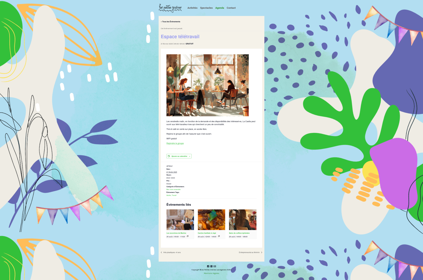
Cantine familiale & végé (207, 233)
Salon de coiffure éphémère (239, 233)
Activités (192, 7)
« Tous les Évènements (170, 21)
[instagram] (211, 266)
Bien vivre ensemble (173, 189)
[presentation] (180, 219)
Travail (174, 195)
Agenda (219, 7)
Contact (231, 7)
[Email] (215, 266)
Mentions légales (211, 273)
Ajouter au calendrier (179, 156)
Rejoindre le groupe (175, 143)
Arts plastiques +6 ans (172, 252)
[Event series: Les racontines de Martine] (187, 236)
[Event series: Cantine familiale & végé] (219, 236)
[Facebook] (208, 266)
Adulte (168, 195)
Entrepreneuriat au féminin (249, 252)
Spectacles (206, 7)
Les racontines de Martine (176, 233)
